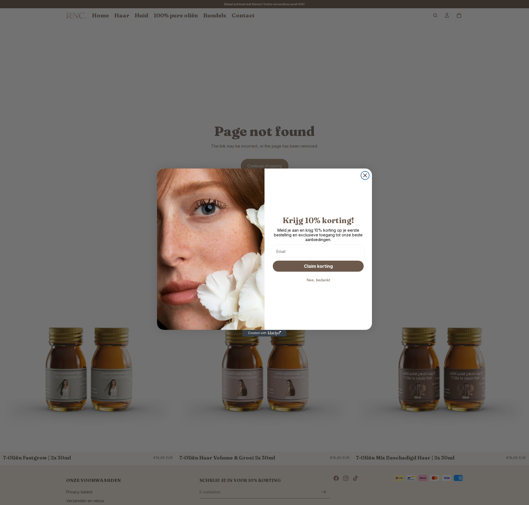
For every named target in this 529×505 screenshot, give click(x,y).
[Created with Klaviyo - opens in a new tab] (264, 333)
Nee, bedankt (318, 280)
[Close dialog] (365, 175)
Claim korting (318, 266)
